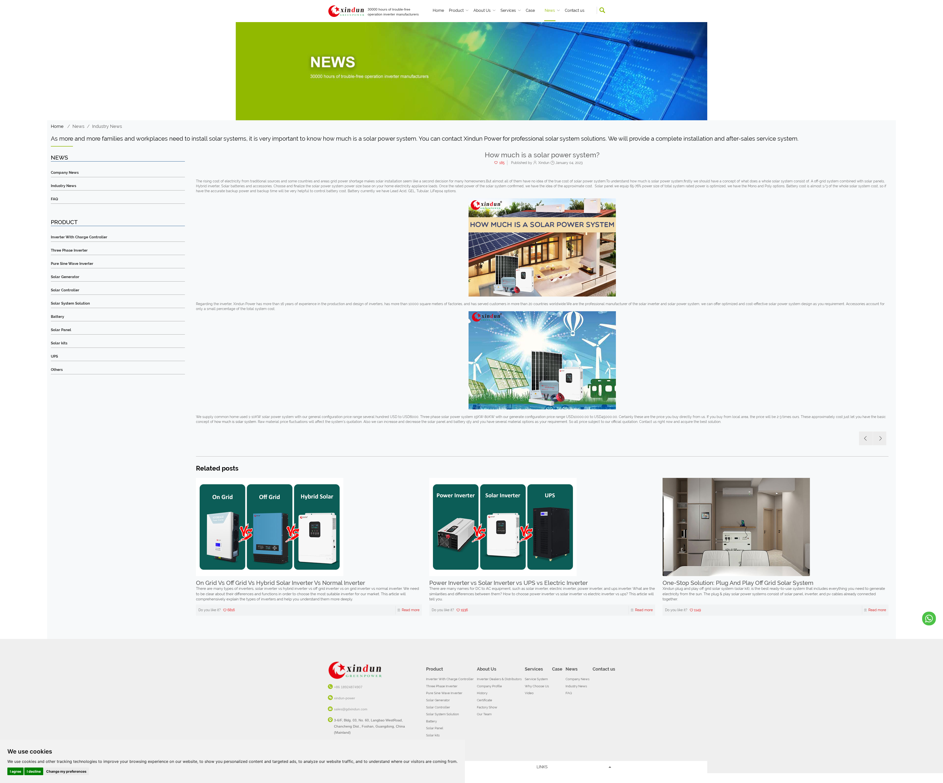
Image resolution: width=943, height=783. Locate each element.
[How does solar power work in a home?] (880, 438)
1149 (464, 610)
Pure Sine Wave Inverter (72, 264)
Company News (65, 173)
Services (508, 10)
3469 (698, 607)
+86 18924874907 (348, 687)
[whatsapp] (929, 618)
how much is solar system (235, 422)
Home (438, 10)
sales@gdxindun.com (350, 709)
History (482, 693)
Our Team (484, 714)
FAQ (54, 199)
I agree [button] (15, 771)
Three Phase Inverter (69, 250)
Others (57, 370)
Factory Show (487, 707)
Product (456, 10)
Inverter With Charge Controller (79, 237)
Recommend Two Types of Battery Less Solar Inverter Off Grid (747, 583)
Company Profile (489, 686)
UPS (54, 356)
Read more (410, 610)
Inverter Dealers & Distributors (499, 679)
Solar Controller (65, 290)
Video (529, 693)
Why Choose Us (537, 686)
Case (530, 10)
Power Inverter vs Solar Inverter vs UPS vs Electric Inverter (275, 583)
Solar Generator (65, 277)
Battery (57, 317)
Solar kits (59, 343)
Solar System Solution (70, 303)
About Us (482, 10)
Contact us (574, 10)
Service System (536, 679)
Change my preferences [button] (66, 771)
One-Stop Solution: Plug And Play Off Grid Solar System (504, 583)
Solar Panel (61, 330)
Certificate (484, 700)
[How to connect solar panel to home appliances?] (866, 438)
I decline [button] (34, 771)
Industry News (107, 126)
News (550, 10)
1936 (231, 610)
